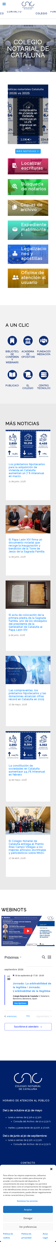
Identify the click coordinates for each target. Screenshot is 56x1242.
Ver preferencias (28, 1226)
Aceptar (28, 1209)
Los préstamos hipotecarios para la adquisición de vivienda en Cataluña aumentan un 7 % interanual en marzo (27, 470)
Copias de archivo (32, 207)
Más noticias (26, 151)
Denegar (28, 1218)
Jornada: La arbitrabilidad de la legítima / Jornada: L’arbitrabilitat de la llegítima (32, 987)
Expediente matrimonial (34, 229)
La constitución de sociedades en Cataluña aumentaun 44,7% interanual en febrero (27, 770)
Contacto (14, 11)
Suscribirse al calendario (26, 1026)
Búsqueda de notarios (33, 186)
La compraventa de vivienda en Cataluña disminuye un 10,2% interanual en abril (28, 118)
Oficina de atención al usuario (33, 277)
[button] (51, 1169)
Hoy (28, 1016)
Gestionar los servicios (27, 1201)
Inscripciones (20, 1003)
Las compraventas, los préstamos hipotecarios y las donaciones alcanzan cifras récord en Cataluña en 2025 (27, 695)
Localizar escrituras (32, 165)
